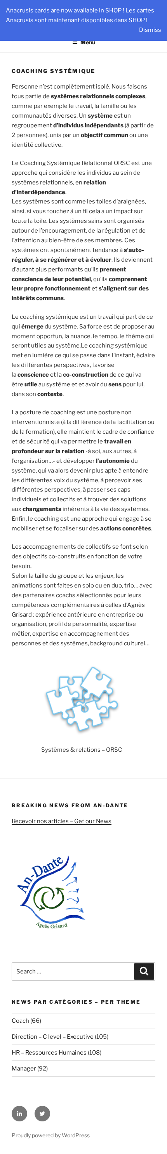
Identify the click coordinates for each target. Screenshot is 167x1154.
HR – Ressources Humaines (49, 1052)
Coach (20, 1020)
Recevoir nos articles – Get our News (61, 821)
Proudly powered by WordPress (51, 1135)
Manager (24, 1068)
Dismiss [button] (150, 29)
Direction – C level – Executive (53, 1036)
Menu (87, 42)
